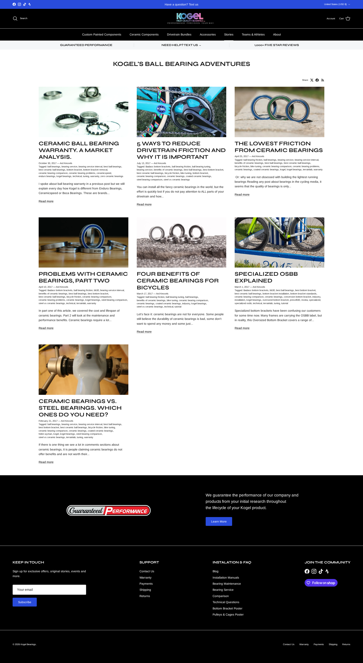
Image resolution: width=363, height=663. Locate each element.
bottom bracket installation (276, 293)
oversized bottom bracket (276, 300)
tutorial (178, 306)
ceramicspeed (104, 173)
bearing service (69, 166)
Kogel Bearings (28, 644)
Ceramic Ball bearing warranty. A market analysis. (79, 150)
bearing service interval (90, 166)
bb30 (96, 290)
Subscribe (24, 602)
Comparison (221, 596)
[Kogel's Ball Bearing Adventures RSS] (322, 80)
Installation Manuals (226, 577)
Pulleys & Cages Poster (228, 614)
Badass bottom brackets (158, 166)
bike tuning (185, 173)
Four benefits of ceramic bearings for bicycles (178, 280)
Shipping (145, 589)
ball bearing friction (181, 166)
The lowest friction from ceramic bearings (279, 147)
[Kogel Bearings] (191, 17)
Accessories (208, 34)
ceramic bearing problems (82, 173)
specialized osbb (243, 303)
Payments (146, 583)
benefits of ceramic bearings (168, 169)
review (304, 300)
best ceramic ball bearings (52, 169)
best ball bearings (112, 166)
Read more (46, 201)
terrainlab (307, 169)
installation (240, 300)
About (277, 34)
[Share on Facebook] (317, 80)
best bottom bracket (213, 169)
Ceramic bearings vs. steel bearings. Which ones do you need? (80, 408)
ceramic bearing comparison (53, 173)
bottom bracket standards (303, 293)
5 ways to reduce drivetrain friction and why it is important (181, 150)
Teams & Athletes (253, 34)
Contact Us (146, 571)
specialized (314, 300)
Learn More (219, 521)
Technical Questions (226, 602)
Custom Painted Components (101, 34)
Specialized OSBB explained (266, 277)
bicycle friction (172, 173)
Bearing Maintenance (227, 583)
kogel (282, 169)
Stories (228, 34)
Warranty (145, 577)
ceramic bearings (176, 176)
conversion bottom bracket (297, 296)
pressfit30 (295, 300)
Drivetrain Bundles (179, 34)
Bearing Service (223, 589)
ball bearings (53, 166)
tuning (86, 176)
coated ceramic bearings (198, 176)
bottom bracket (74, 169)
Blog (215, 571)
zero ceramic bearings (111, 176)
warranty (94, 176)
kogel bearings (64, 176)
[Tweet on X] (311, 80)
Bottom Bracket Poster (227, 608)
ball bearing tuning (201, 166)
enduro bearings (47, 176)
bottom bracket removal (95, 169)
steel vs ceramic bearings (177, 179)
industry (186, 303)
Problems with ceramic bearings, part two (83, 277)
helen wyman (45, 434)
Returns (144, 596)
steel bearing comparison (149, 179)
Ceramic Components (144, 34)
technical (77, 176)
